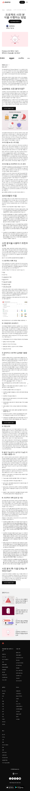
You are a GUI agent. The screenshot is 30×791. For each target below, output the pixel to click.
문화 (3, 747)
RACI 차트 (18, 333)
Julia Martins (12, 26)
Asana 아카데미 (19, 696)
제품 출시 (18, 667)
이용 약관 (11, 782)
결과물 (9, 281)
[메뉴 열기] (27, 2)
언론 (3, 749)
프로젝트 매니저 (5, 99)
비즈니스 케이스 (6, 295)
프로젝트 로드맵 (16, 293)
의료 (3, 706)
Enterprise (4, 669)
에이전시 (4, 721)
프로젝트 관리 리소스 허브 (7, 579)
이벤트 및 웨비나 (19, 706)
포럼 (17, 701)
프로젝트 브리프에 (11, 555)
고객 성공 (18, 711)
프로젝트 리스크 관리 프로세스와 (14, 166)
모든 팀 (3, 724)
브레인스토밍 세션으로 (12, 360)
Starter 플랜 (4, 664)
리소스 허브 (18, 703)
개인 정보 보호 (5, 757)
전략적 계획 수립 (19, 673)
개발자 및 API (18, 714)
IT (2, 698)
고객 (3, 739)
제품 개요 (4, 654)
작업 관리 (18, 678)
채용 (3, 742)
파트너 (17, 716)
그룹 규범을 (8, 380)
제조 (3, 716)
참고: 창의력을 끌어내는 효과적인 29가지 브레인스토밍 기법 (14, 383)
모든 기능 (4, 656)
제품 (3, 701)
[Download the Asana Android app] (19, 787)
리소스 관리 (4, 679)
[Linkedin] (12, 778)
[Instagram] (15, 778)
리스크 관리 (22, 173)
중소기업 (4, 690)
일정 (9, 284)
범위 (4, 279)
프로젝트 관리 (4, 677)
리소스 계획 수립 (19, 670)
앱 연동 (3, 672)
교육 (3, 714)
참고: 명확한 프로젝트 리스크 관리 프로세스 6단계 (13, 192)
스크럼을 (7, 153)
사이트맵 (17, 719)
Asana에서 (9, 297)
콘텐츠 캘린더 (18, 655)
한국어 (16, 773)
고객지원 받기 (18, 693)
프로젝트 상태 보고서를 (21, 527)
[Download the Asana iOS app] (10, 787)
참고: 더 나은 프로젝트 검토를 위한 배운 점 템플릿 (12, 257)
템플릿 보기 (5, 64)
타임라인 (5, 284)
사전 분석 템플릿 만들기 (9, 108)
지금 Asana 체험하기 (15, 21)
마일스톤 (5, 281)
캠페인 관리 (18, 652)
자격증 (17, 698)
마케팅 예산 (5, 410)
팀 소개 (3, 734)
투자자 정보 (4, 752)
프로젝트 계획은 (17, 266)
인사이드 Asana (5, 744)
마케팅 (3, 693)
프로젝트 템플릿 (19, 708)
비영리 (3, 719)
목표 (4, 272)
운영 (3, 696)
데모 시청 (4, 66)
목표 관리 (18, 660)
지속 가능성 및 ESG (5, 762)
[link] (3, 10)
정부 (3, 711)
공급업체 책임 (4, 760)
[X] (10, 778)
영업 (3, 703)
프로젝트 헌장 (23, 293)
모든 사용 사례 (18, 680)
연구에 (7, 210)
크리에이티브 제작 (19, 657)
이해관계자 (5, 277)
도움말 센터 (18, 690)
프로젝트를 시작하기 (20, 80)
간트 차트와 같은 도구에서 (20, 523)
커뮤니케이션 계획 (7, 286)
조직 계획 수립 (18, 665)
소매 (3, 708)
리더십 (3, 737)
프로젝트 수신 (18, 675)
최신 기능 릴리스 (5, 659)
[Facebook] (17, 778)
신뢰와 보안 (4, 755)
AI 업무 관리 (4, 674)
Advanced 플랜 (5, 667)
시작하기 (22, 2)
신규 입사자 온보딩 (19, 662)
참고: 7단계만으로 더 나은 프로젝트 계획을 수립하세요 (13, 320)
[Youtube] (20, 778)
